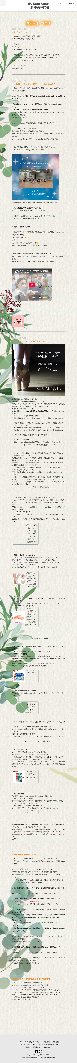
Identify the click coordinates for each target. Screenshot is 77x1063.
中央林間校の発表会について (24, 855)
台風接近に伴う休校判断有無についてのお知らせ (33, 979)
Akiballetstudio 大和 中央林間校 (35, 1057)
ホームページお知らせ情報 (32, 994)
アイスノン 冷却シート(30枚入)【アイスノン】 (31, 672)
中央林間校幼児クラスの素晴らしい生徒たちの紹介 (33, 84)
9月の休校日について (21, 32)
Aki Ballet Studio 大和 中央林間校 (38, 5)
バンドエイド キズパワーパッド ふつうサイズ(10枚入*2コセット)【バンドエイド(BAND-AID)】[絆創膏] (31, 774)
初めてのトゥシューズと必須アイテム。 (29, 341)
